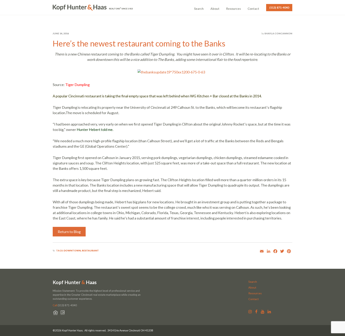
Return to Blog (69, 231)
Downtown (72, 250)
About (214, 8)
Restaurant (90, 250)
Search (199, 8)
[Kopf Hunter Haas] (80, 8)
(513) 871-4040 (279, 7)
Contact (253, 8)
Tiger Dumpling (77, 84)
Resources (233, 8)
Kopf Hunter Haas (75, 282)
